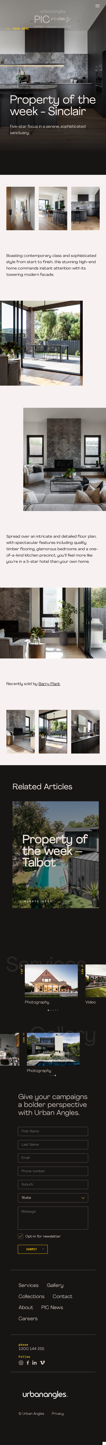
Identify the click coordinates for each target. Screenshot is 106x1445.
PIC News (52, 1307)
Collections (32, 1296)
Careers (28, 1318)
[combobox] (53, 1197)
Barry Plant (49, 684)
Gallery (55, 1285)
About (26, 1307)
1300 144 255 (31, 1349)
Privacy (58, 1413)
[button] (48, 1010)
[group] (51, 984)
